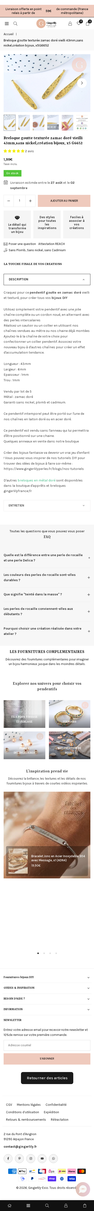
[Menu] (28, 1205)
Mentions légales (29, 1104)
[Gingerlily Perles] (47, 23)
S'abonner (47, 1058)
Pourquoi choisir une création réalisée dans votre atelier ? (42, 631)
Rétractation (59, 1119)
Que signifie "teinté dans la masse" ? (33, 594)
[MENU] (6, 23)
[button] (82, 83)
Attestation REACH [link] (51, 244)
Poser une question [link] (22, 244)
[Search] (15, 23)
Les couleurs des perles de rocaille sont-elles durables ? (40, 577)
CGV (9, 1104)
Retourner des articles (47, 1078)
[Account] (70, 23)
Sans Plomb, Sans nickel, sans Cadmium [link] (37, 250)
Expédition (51, 1112)
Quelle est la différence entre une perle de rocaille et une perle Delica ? (43, 557)
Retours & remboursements (26, 1119)
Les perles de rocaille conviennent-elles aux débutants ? (38, 611)
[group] (47, 83)
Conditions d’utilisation (22, 1112)
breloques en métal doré (36, 480)
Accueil (8, 34)
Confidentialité (56, 1104)
